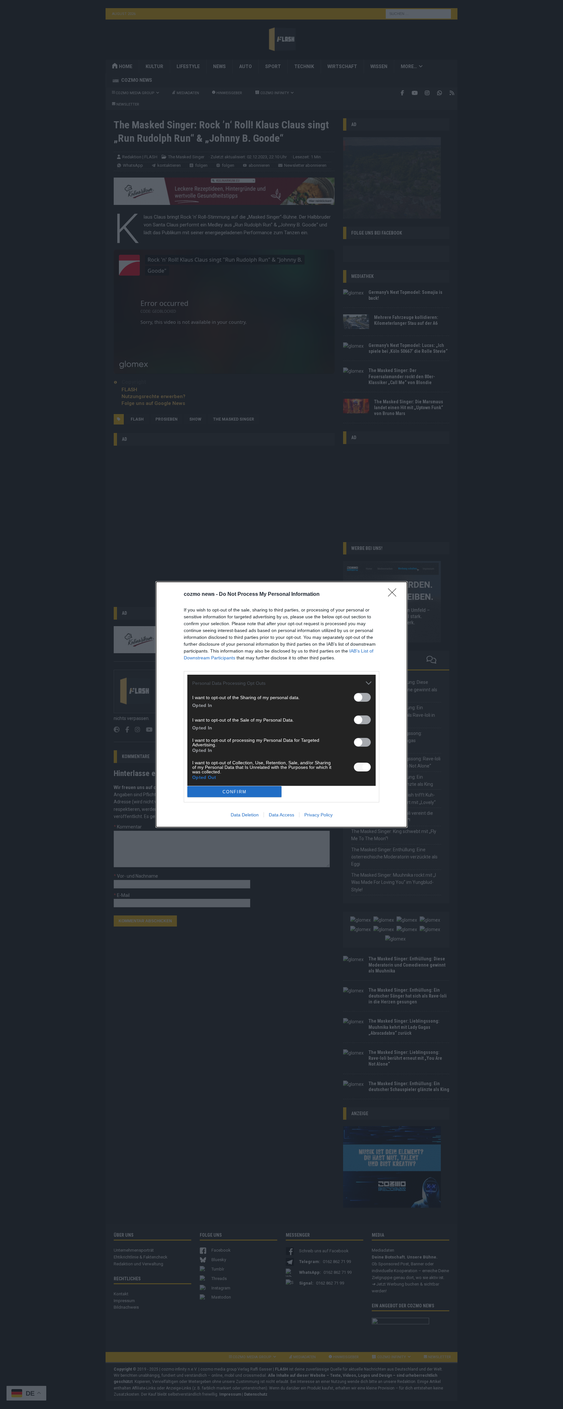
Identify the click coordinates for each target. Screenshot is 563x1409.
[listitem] (281, 683)
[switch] (362, 697)
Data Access (281, 814)
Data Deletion (245, 814)
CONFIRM (235, 791)
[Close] (394, 594)
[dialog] (281, 704)
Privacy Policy (318, 814)
